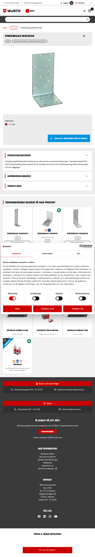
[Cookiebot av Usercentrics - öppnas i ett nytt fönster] (81, 246)
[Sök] (87, 19)
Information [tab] (47, 253)
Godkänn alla (77, 309)
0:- (88, 10)
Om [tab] (78, 253)
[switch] (35, 298)
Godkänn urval (47, 309)
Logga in (66, 3)
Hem (5, 27)
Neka (17, 309)
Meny (32, 11)
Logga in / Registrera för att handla (70, 138)
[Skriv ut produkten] (84, 35)
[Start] (12, 11)
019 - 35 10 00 (50, 499)
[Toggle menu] (91, 3)
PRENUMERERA (47, 431)
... (12, 27)
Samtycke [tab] (16, 253)
